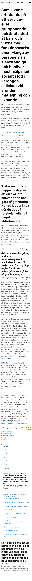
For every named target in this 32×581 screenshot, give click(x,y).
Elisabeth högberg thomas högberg (14, 423)
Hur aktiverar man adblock (13, 136)
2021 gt (3, 438)
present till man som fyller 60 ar (11, 444)
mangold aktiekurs (9, 496)
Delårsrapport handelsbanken (15, 513)
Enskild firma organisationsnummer (14, 494)
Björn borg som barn (11, 531)
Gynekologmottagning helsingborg (16, 502)
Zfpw (6, 450)
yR (5, 457)
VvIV (5, 461)
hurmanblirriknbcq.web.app (12, 2)
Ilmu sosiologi (9, 510)
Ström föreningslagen (12, 527)
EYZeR (6, 468)
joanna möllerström (7, 435)
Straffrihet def (6, 358)
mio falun (4, 440)
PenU (6, 464)
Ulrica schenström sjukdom (14, 132)
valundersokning (6, 433)
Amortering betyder (11, 517)
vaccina (3, 442)
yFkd (6, 446)
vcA (5, 453)
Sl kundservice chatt (11, 499)
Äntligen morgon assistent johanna (16, 506)
